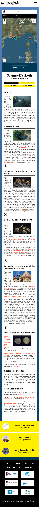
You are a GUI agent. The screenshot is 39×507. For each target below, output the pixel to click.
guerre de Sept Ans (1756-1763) (19, 287)
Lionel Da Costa (15, 501)
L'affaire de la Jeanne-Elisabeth (19, 398)
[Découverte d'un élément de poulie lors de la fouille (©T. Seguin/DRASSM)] (24, 135)
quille (26, 159)
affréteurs (17, 296)
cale (10, 211)
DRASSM (24, 148)
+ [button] (4, 20)
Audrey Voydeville (31, 500)
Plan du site (21, 464)
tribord (6, 162)
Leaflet (26, 62)
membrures (29, 249)
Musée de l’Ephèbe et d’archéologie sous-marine (7, 341)
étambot (21, 239)
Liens (32, 464)
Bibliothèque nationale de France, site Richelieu (19, 354)
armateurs (8, 296)
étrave (13, 239)
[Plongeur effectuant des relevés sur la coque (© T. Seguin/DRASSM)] (24, 101)
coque (29, 154)
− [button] (4, 23)
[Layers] (34, 21)
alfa (23, 209)
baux (21, 255)
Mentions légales (15, 468)
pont (33, 159)
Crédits (28, 468)
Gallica (20, 394)
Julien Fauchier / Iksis (31, 501)
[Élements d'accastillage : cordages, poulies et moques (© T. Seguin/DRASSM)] (24, 228)
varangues (7, 249)
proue (14, 162)
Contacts (9, 464)
